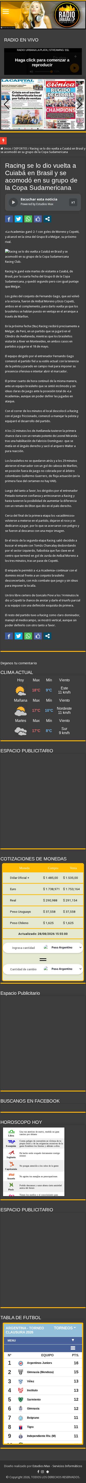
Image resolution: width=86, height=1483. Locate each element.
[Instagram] (42, 1471)
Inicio (7, 148)
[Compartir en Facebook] (9, 218)
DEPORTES (21, 148)
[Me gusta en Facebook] (38, 218)
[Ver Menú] (5, 12)
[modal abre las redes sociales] (47, 218)
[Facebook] (38, 1471)
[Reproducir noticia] (13, 202)
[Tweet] (18, 218)
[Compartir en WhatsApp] (28, 218)
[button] (79, 104)
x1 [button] (73, 202)
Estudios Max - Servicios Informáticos (57, 1466)
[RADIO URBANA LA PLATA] (43, 15)
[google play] (47, 1471)
